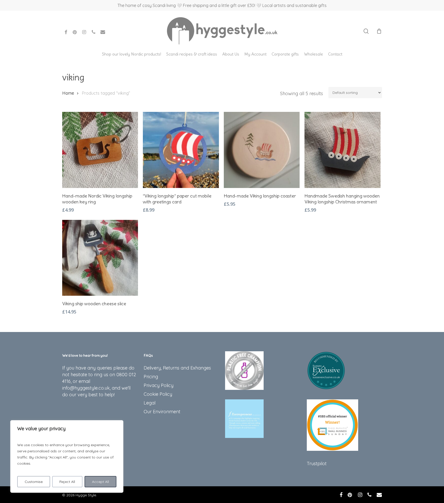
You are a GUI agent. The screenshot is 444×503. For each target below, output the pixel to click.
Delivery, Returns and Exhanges (177, 368)
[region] (66, 456)
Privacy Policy (158, 385)
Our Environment (162, 412)
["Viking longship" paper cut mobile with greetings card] (181, 150)
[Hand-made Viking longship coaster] (262, 150)
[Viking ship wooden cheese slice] (100, 258)
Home (68, 93)
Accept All (100, 481)
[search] (366, 31)
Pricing (151, 377)
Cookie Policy (158, 394)
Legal (149, 403)
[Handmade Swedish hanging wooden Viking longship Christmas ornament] (342, 150)
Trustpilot (317, 463)
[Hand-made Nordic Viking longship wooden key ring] (100, 150)
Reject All (67, 481)
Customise (34, 481)
